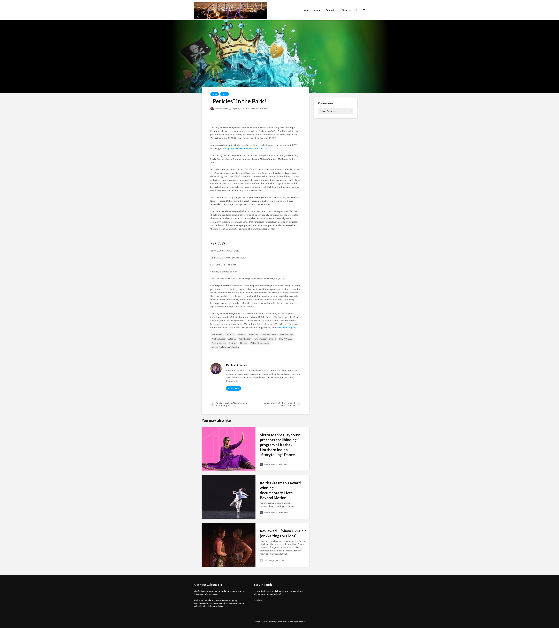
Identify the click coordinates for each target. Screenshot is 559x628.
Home (306, 10)
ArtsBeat (241, 334)
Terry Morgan (269, 560)
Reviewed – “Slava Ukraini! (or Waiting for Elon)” (283, 533)
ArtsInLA (232, 339)
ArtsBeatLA (253, 334)
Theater (224, 94)
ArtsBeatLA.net (286, 334)
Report (214, 94)
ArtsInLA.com (245, 339)
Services (346, 10)
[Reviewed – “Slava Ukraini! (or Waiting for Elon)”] (228, 544)
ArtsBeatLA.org (218, 339)
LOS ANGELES (285, 339)
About (317, 10)
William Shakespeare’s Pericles (225, 347)
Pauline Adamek (221, 109)
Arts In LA (230, 334)
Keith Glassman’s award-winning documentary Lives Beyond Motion (281, 490)
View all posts (233, 388)
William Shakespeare (260, 343)
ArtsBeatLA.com (269, 334)
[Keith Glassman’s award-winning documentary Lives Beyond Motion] (228, 496)
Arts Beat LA (217, 334)
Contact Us (331, 10)
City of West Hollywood (265, 339)
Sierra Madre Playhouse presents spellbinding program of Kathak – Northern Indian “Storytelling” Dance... (280, 445)
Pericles (232, 343)
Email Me (258, 600)
